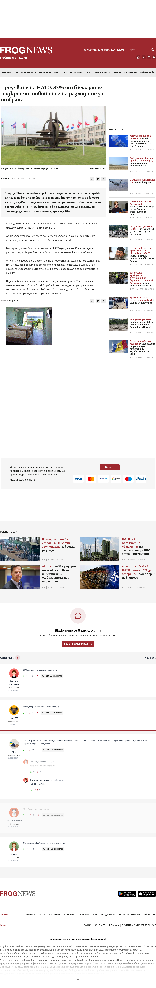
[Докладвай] (37, 676)
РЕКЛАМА (114, 925)
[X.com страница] (149, 57)
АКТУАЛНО (68, 914)
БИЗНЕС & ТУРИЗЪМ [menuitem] (125, 72)
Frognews (14, 300)
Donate (109, 467)
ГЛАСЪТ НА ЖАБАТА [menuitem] (25, 72)
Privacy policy (98, 939)
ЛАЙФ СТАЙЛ (149, 914)
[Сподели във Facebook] (98, 179)
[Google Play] (127, 894)
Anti (14, 751)
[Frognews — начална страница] (17, 893)
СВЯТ (94, 914)
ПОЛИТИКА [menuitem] (76, 72)
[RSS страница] (154, 57)
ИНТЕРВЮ (54, 914)
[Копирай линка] (92, 179)
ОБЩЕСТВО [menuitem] (60, 72)
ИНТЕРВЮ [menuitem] (45, 72)
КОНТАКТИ (100, 925)
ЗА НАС (87, 925)
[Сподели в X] (103, 179)
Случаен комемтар (14, 683)
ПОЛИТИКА (83, 914)
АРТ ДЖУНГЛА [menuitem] (103, 72)
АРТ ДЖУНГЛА (107, 914)
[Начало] (138, 57)
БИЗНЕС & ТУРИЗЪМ (129, 914)
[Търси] (153, 49)
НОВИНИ (5, 178)
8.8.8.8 (14, 854)
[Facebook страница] (144, 57)
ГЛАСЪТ (42, 914)
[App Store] (147, 894)
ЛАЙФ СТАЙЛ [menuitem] (147, 72)
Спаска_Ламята (38, 761)
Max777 (14, 718)
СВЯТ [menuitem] (89, 72)
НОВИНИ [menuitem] (6, 72)
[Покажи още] (78, 979)
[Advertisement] (78, 19)
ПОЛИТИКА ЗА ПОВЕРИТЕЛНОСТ (139, 925)
